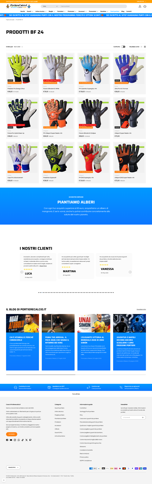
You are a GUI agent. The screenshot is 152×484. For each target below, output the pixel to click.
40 (100, 292)
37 (95, 292)
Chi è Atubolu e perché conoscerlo (21, 339)
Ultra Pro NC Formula (121, 88)
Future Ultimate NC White (51, 88)
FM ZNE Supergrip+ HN (86, 177)
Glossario (83, 446)
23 (73, 292)
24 (75, 292)
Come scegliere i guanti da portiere (91, 429)
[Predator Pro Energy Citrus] (22, 69)
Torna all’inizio (76, 394)
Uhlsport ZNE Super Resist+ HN (124, 177)
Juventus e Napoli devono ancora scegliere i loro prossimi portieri (126, 341)
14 (59, 292)
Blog (122, 11)
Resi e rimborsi (84, 453)
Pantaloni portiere (60, 418)
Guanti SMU (58, 432)
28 (81, 292)
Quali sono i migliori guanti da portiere (91, 425)
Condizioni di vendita (86, 450)
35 (92, 292)
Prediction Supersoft (49, 177)
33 (89, 292)
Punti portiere (114, 11)
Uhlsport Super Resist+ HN (123, 133)
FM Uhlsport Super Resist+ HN (52, 133)
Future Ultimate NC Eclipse (87, 133)
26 (78, 292)
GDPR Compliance (86, 460)
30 (84, 292)
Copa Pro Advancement (15, 177)
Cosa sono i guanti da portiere (89, 418)
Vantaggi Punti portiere (87, 411)
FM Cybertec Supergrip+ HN (88, 88)
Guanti (29, 11)
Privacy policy (84, 457)
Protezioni (71, 11)
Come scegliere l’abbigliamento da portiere (93, 436)
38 (97, 292)
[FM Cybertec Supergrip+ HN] (94, 69)
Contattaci (83, 408)
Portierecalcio (13, 476)
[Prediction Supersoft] (58, 158)
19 (67, 292)
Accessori (82, 11)
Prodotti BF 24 (19, 19)
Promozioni (92, 11)
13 (57, 292)
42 (103, 292)
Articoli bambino (60, 436)
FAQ (81, 415)
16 (62, 292)
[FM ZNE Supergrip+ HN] (94, 158)
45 (108, 292)
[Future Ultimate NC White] (58, 69)
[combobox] (84, 6)
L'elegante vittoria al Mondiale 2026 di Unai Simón (92, 340)
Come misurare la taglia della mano (91, 439)
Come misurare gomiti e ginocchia (90, 443)
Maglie (51, 11)
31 (86, 292)
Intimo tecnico (39, 11)
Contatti (129, 11)
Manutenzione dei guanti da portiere (91, 422)
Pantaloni (60, 11)
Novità (22, 11)
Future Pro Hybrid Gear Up (16, 133)
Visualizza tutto (141, 309)
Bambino (103, 11)
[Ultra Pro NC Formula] (130, 69)
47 (111, 292)
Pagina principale (10, 19)
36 (94, 292)
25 (76, 292)
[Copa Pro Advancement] (22, 158)
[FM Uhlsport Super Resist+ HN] (58, 114)
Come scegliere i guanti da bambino (91, 432)
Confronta (116, 46)
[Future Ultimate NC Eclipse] (94, 114)
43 (105, 292)
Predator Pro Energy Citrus (16, 88)
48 (113, 292)
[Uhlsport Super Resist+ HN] (130, 114)
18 (65, 292)
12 (56, 292)
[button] (145, 6)
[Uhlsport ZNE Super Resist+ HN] (130, 158)
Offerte (57, 429)
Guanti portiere (59, 408)
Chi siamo (12, 434)
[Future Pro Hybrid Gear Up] (22, 114)
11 (54, 292)
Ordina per (9, 46)
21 (70, 292)
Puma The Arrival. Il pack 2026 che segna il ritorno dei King (57, 340)
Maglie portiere (59, 415)
